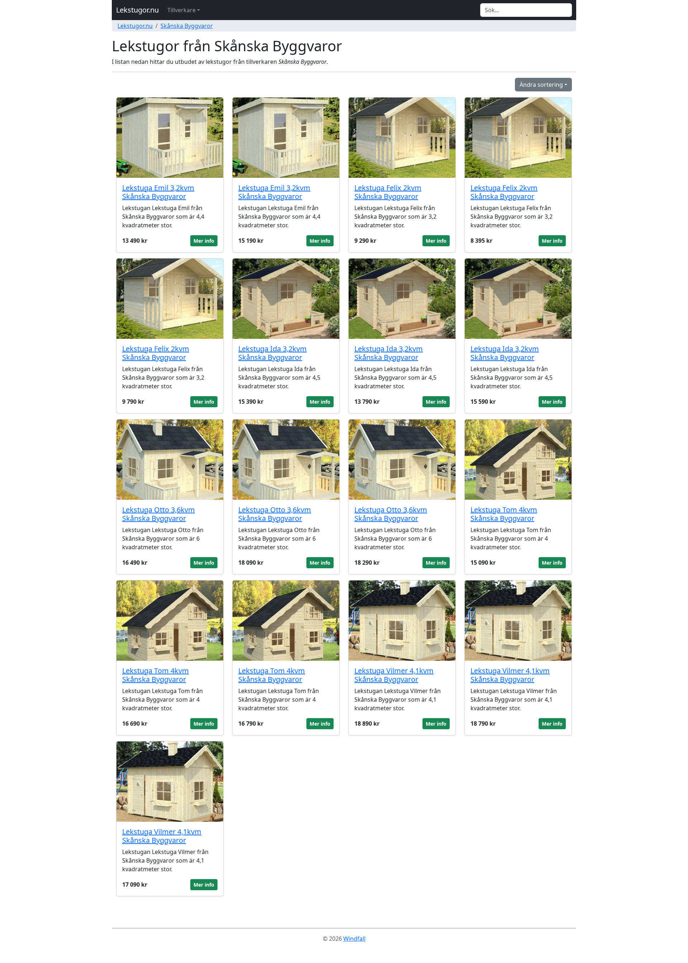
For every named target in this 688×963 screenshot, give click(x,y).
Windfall (354, 939)
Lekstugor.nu (137, 10)
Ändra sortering (541, 85)
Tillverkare (181, 10)
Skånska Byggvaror (187, 26)
